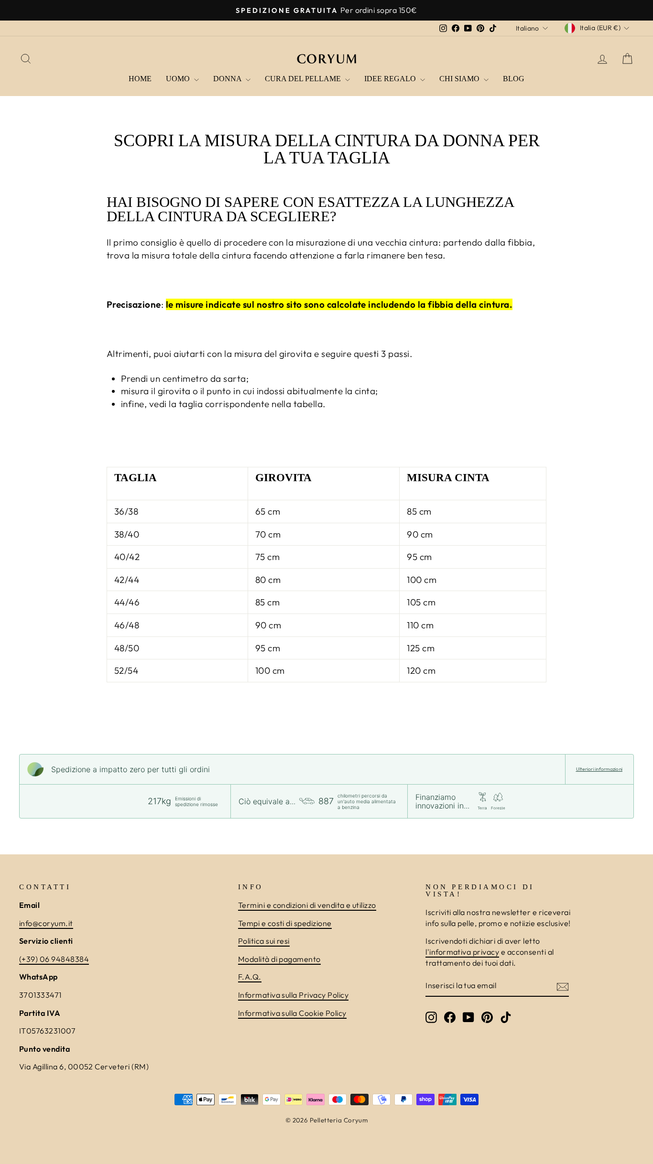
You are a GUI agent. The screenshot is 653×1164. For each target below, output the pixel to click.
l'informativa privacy (462, 952)
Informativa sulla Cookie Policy (292, 1013)
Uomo (179, 79)
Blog (513, 79)
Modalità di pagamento (279, 959)
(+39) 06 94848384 (54, 959)
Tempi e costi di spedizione (285, 923)
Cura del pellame (304, 79)
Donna (228, 79)
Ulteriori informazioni (599, 769)
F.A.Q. (249, 976)
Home (140, 79)
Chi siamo (460, 79)
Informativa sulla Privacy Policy (293, 995)
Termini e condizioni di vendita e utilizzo (307, 905)
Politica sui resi (264, 941)
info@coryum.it (46, 923)
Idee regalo (391, 79)
